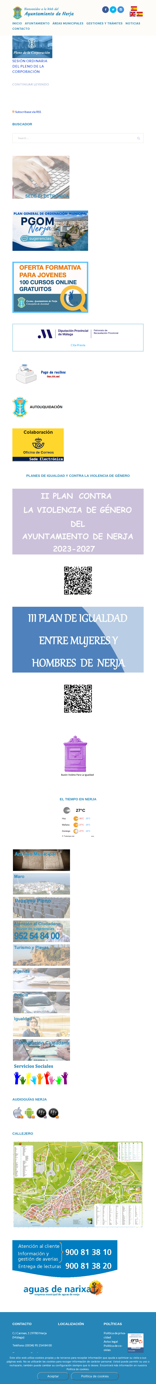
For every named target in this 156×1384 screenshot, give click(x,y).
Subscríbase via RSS (28, 111)
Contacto (21, 28)
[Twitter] (113, 9)
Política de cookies (95, 1376)
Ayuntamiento (37, 23)
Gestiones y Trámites (104, 23)
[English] (133, 14)
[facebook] (105, 9)
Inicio (17, 23)
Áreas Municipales (68, 23)
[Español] (134, 9)
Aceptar (53, 1376)
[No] (151, 1368)
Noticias (133, 23)
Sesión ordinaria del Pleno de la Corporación (29, 66)
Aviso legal (111, 1341)
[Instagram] (120, 9)
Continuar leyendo (30, 84)
